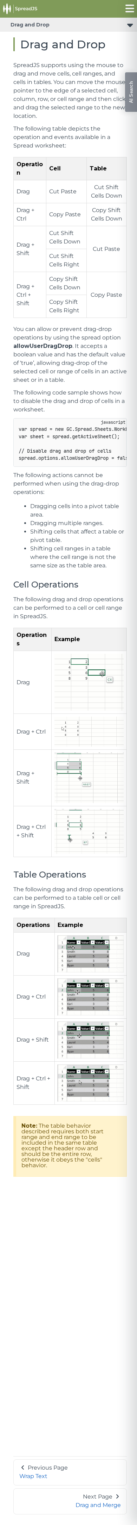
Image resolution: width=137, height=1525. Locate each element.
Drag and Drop (30, 25)
